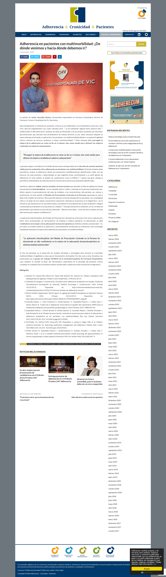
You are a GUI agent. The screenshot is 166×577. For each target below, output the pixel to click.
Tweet (36, 56)
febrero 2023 (113, 323)
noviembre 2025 (114, 243)
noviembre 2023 (114, 300)
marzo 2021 (113, 389)
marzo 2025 (113, 258)
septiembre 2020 (115, 412)
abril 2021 (112, 385)
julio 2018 (112, 496)
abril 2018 (112, 508)
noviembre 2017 (114, 527)
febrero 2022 (113, 358)
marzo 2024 (113, 289)
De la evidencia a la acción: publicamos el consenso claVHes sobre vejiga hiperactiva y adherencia (125, 143)
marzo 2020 (113, 431)
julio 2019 (112, 454)
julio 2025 (112, 254)
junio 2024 (112, 281)
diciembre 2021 (114, 362)
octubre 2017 (113, 531)
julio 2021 (112, 373)
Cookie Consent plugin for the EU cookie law (146, 572)
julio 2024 (112, 277)
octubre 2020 (113, 408)
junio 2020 (112, 419)
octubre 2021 (113, 370)
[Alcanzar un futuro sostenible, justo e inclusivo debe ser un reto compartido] (90, 376)
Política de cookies (48, 570)
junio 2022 (112, 343)
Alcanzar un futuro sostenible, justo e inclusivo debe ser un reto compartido (90, 381)
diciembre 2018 (114, 481)
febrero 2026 (113, 239)
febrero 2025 (113, 262)
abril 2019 (112, 466)
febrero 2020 (113, 435)
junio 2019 (112, 458)
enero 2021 (112, 396)
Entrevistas (35, 34)
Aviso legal (59, 570)
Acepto (147, 568)
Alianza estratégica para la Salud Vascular (124, 137)
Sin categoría (113, 221)
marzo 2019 (113, 469)
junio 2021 (112, 377)
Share (25, 56)
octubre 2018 (113, 489)
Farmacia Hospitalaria (46, 344)
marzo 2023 (113, 320)
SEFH (98, 344)
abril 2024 (112, 285)
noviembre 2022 (114, 331)
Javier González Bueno (65, 344)
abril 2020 (112, 427)
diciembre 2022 (114, 327)
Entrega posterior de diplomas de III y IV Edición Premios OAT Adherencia (60, 378)
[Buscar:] (126, 44)
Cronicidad (64, 34)
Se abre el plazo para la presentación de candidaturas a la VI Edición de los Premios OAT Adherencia (32, 375)
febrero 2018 (113, 515)
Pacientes (77, 34)
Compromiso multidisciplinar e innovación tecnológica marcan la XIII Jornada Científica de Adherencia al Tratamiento (125, 152)
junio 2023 (112, 312)
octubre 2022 (113, 335)
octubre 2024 (113, 274)
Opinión (93, 344)
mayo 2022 (112, 346)
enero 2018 (112, 519)
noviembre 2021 (114, 366)
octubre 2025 (113, 247)
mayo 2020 (112, 423)
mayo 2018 (112, 504)
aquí (155, 564)
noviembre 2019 (114, 442)
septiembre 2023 (115, 308)
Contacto (129, 34)
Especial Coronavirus (111, 34)
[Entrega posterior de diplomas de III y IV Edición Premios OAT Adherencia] (61, 374)
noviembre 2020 (114, 404)
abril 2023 (112, 316)
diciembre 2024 (114, 266)
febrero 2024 (113, 293)
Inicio (24, 34)
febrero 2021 (113, 393)
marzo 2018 (113, 512)
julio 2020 (112, 416)
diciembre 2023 (114, 297)
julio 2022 (112, 339)
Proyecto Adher (114, 217)
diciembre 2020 (114, 400)
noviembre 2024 (114, 270)
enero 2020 (112, 439)
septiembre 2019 (115, 450)
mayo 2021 (112, 381)
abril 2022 (112, 350)
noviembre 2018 (114, 485)
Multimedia (91, 34)
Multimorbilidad (81, 344)
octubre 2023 (113, 304)
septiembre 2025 (115, 250)
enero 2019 (112, 477)
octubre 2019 (113, 446)
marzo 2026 (113, 235)
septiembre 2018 (115, 492)
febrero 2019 (113, 473)
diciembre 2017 (114, 523)
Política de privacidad (33, 570)
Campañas (112, 191)
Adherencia (50, 34)
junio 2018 (112, 500)
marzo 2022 (113, 354)
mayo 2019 (112, 462)
